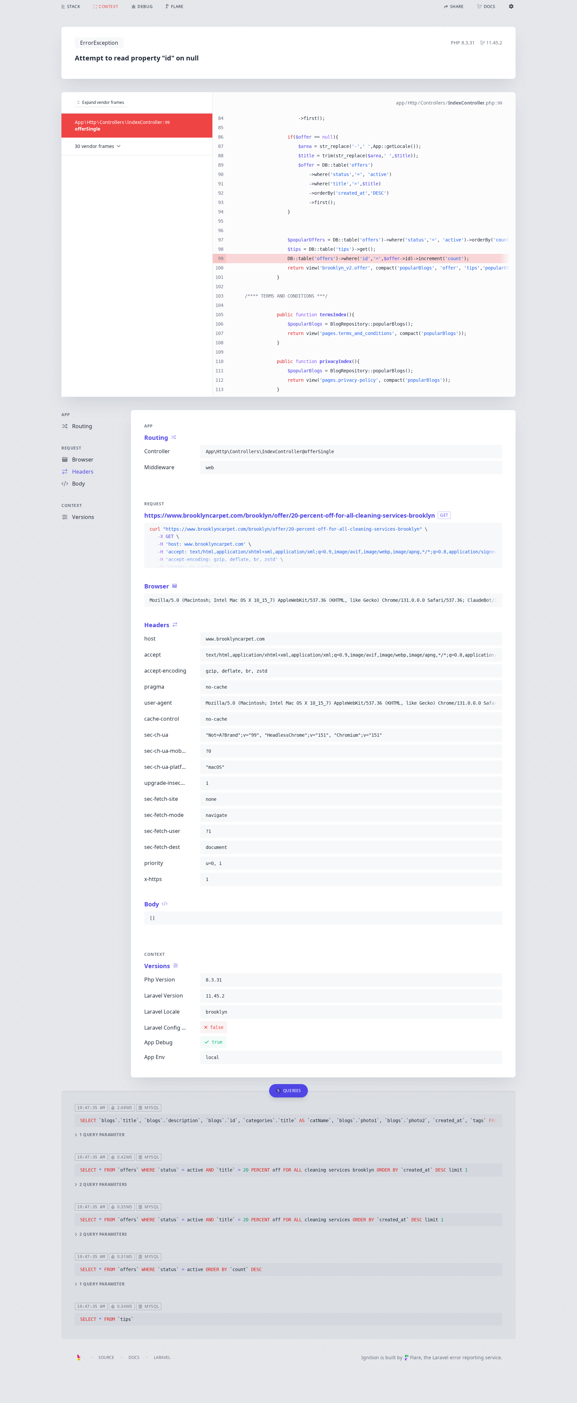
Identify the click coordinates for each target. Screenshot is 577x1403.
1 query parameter (102, 1134)
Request (71, 448)
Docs (134, 1357)
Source (106, 1357)
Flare (415, 1357)
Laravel (162, 1357)
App (65, 414)
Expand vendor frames (103, 102)
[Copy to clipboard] (494, 452)
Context (71, 505)
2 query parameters (103, 1184)
